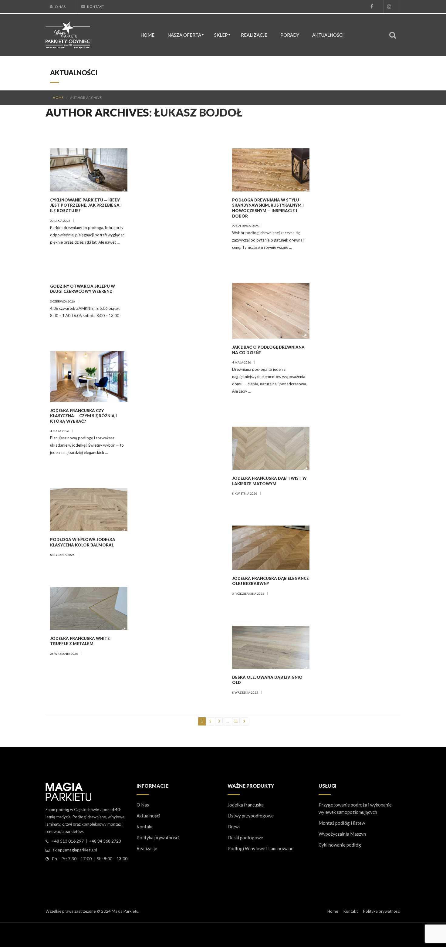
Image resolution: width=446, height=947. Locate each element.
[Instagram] (389, 6)
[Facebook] (372, 6)
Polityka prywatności (158, 837)
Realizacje (147, 848)
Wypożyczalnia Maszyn (342, 834)
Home (58, 98)
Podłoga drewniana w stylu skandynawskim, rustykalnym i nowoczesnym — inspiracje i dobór (268, 208)
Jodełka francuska (246, 804)
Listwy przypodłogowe (251, 815)
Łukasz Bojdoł (198, 112)
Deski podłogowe (245, 837)
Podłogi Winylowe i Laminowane (260, 848)
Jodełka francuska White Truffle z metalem (80, 641)
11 (236, 721)
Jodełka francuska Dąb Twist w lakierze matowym (269, 481)
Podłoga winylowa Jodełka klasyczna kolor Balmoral (82, 542)
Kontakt (95, 6)
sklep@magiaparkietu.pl (74, 849)
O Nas (60, 6)
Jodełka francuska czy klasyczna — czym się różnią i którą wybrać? (83, 416)
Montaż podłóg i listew (342, 823)
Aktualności (148, 815)
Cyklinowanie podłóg (340, 844)
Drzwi (234, 826)
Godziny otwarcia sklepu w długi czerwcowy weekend (82, 289)
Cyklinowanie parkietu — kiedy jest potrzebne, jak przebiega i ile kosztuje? (86, 205)
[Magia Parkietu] (68, 34)
